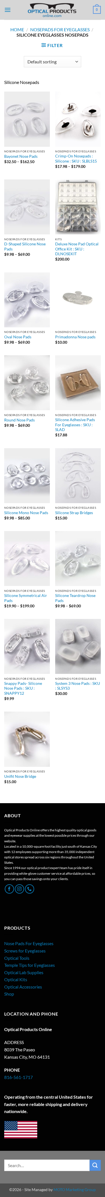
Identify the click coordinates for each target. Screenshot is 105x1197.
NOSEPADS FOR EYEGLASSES (60, 29)
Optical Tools (16, 958)
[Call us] (29, 889)
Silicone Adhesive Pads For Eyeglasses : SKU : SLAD (75, 424)
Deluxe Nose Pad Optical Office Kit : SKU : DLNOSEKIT (77, 249)
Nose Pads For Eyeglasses (28, 943)
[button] (7, 10)
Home (17, 29)
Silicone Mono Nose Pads (26, 512)
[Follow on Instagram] (19, 889)
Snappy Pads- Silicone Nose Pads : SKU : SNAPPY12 (23, 688)
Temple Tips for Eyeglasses (29, 965)
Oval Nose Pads (17, 337)
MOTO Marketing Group (74, 1189)
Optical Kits (15, 979)
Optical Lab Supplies (23, 972)
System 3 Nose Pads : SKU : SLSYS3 (77, 686)
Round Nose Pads (19, 420)
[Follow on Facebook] (9, 889)
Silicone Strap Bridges (74, 512)
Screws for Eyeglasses (25, 950)
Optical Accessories (23, 986)
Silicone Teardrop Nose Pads (75, 598)
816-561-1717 (18, 1077)
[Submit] (95, 1165)
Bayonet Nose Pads (21, 156)
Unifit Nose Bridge (20, 776)
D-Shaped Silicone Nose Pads (25, 246)
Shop (9, 993)
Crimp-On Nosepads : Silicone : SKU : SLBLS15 (76, 158)
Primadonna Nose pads (75, 337)
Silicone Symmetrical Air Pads (25, 598)
